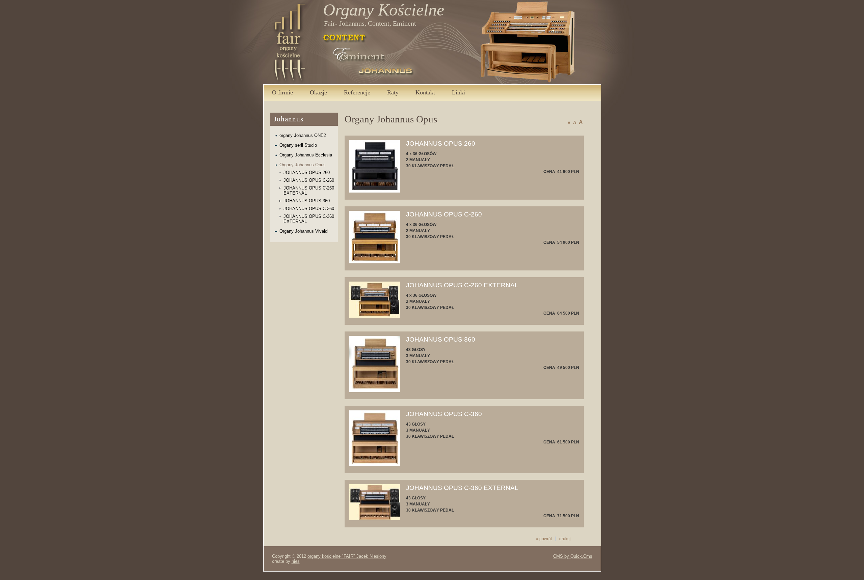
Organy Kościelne (383, 9)
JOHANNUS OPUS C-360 (309, 208)
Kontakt (425, 92)
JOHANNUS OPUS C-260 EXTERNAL (309, 190)
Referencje (357, 92)
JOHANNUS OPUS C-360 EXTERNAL (309, 219)
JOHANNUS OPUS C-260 (309, 180)
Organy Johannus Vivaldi (303, 231)
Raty (393, 92)
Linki (458, 92)
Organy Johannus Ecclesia (305, 154)
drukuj (565, 538)
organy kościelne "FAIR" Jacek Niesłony (346, 556)
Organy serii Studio (298, 145)
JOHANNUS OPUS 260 (307, 172)
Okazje (318, 92)
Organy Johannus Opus (302, 164)
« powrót (544, 538)
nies (296, 561)
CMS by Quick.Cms (572, 556)
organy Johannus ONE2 (302, 135)
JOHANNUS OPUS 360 (307, 200)
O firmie (282, 92)
